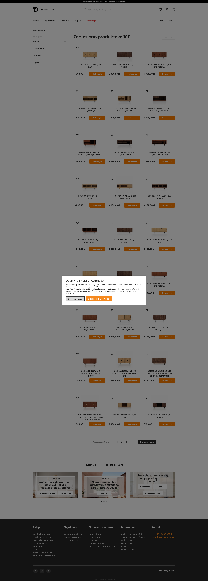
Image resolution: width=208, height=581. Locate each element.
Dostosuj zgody (75, 299)
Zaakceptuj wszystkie (98, 299)
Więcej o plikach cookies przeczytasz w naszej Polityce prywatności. (101, 292)
